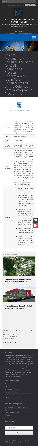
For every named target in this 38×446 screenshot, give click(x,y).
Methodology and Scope (12, 389)
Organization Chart (10, 410)
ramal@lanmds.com (9, 345)
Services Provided (10, 395)
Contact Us (8, 397)
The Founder (8, 415)
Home (6, 384)
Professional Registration (12, 412)
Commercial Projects (11, 392)
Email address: (9, 424)
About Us (7, 386)
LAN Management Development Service (16, 407)
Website (17, 443)
